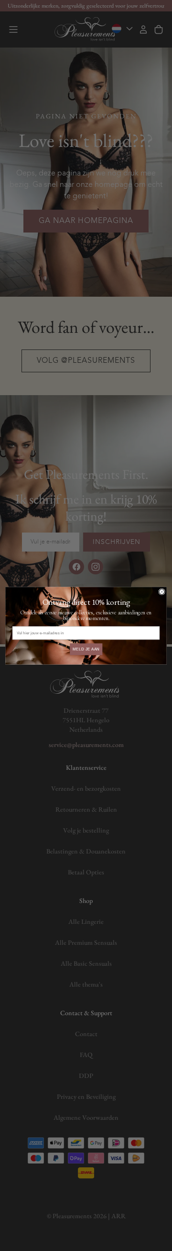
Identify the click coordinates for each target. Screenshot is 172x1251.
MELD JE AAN (86, 649)
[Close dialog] (161, 591)
